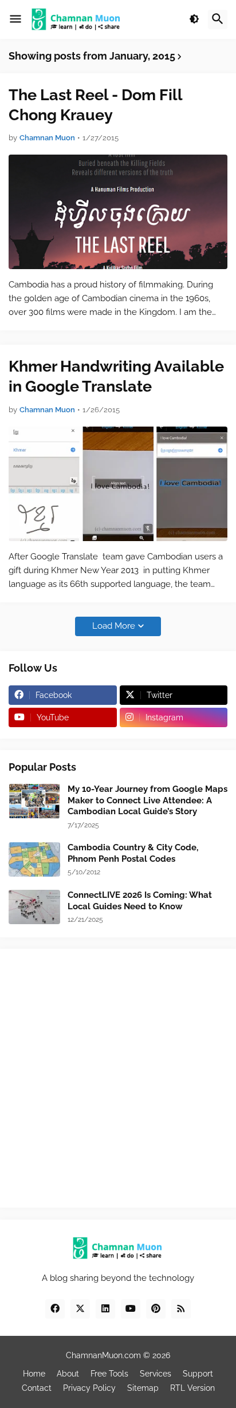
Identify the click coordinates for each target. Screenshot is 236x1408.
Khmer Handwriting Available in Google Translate (116, 376)
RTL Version (192, 1388)
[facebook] (55, 1309)
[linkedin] (105, 1309)
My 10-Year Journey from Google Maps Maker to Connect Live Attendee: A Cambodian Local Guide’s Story (147, 800)
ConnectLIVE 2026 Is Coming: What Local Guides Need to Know (140, 901)
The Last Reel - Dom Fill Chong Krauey (95, 105)
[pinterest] (156, 1309)
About (68, 1373)
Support (198, 1373)
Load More (113, 626)
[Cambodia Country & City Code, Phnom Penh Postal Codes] (34, 859)
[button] (15, 19)
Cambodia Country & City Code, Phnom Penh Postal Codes (133, 853)
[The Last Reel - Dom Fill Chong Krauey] (118, 212)
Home (34, 1373)
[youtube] (130, 1309)
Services (155, 1373)
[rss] (181, 1309)
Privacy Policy (89, 1388)
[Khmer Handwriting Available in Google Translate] (118, 484)
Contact (37, 1388)
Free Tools (109, 1373)
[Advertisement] (118, 1078)
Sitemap (143, 1388)
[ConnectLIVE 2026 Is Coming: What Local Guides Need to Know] (34, 907)
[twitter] (80, 1309)
